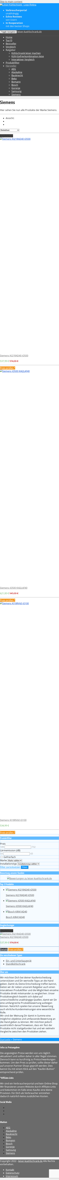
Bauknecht (17, 75)
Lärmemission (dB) (10, 850)
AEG (13, 69)
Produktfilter (12, 62)
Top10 (9, 40)
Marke (3, 860)
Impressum (12, 1176)
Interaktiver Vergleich (23, 59)
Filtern (24, 867)
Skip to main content (11, 1)
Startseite (5, 1039)
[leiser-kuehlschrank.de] (18, 5)
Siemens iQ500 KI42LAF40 (13, 587)
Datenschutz (12, 1173)
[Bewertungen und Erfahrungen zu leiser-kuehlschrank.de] (29, 878)
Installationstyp (8, 863)
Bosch (14, 85)
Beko (14, 78)
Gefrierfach (9, 857)
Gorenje (15, 88)
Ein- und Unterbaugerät (19, 960)
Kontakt (10, 1169)
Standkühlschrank (15, 964)
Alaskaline (16, 72)
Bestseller (11, 43)
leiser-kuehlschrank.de (29, 31)
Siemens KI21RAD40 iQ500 (14, 355)
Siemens (16, 94)
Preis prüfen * (7, 368)
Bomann (16, 81)
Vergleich (11, 46)
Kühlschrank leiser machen (26, 53)
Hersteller (11, 65)
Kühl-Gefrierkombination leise (27, 56)
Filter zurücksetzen (10, 867)
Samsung (16, 91)
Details (4, 949)
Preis (3, 843)
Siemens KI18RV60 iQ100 (13, 820)
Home (9, 37)
